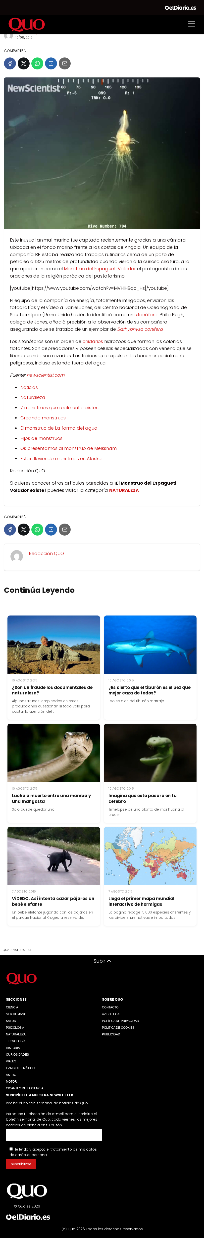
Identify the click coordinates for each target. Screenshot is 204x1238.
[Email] (65, 63)
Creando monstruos (43, 418)
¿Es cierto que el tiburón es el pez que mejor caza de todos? (149, 690)
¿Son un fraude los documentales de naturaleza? (52, 690)
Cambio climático (20, 1068)
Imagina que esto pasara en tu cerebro (142, 798)
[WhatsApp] (37, 63)
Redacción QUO (46, 553)
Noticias (29, 387)
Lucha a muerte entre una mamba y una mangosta (51, 798)
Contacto (110, 1007)
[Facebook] (10, 63)
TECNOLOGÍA (15, 1041)
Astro (11, 1075)
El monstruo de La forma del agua (59, 428)
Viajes (11, 1061)
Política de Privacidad (120, 1021)
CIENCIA (12, 1007)
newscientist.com (45, 375)
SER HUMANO (16, 1014)
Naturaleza (32, 397)
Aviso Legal (111, 1014)
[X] (24, 63)
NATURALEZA (16, 1034)
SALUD (11, 1021)
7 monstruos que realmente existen (59, 407)
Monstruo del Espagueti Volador (100, 269)
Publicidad (111, 1034)
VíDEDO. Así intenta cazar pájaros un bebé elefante (53, 902)
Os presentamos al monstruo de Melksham (68, 448)
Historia (13, 1048)
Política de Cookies (118, 1027)
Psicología (15, 1027)
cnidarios (93, 341)
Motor (11, 1081)
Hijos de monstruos (41, 438)
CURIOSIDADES (17, 1054)
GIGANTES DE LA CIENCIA (24, 1088)
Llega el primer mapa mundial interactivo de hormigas (141, 902)
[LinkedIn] (51, 63)
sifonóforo (146, 314)
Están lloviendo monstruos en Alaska (61, 458)
